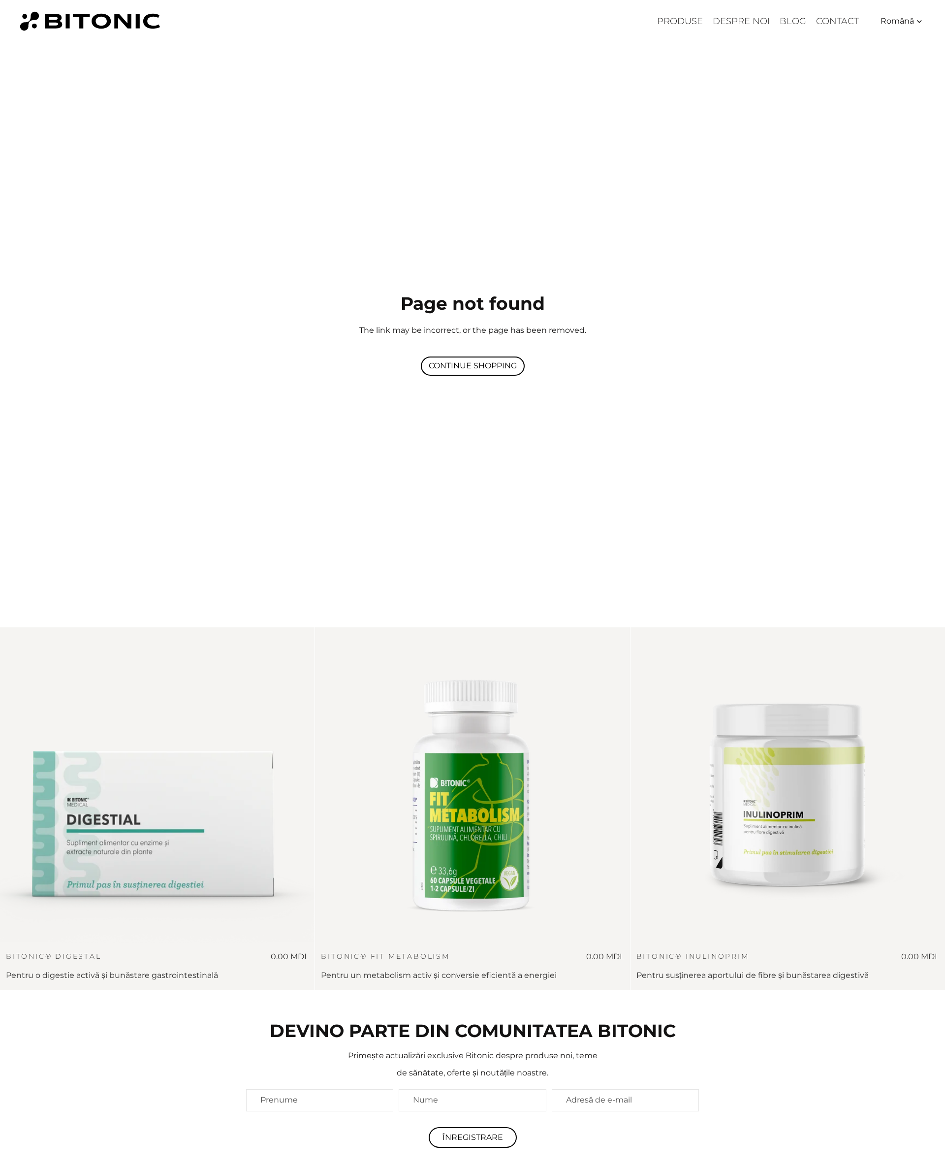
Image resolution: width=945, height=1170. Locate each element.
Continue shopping (473, 365)
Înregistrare (472, 1137)
